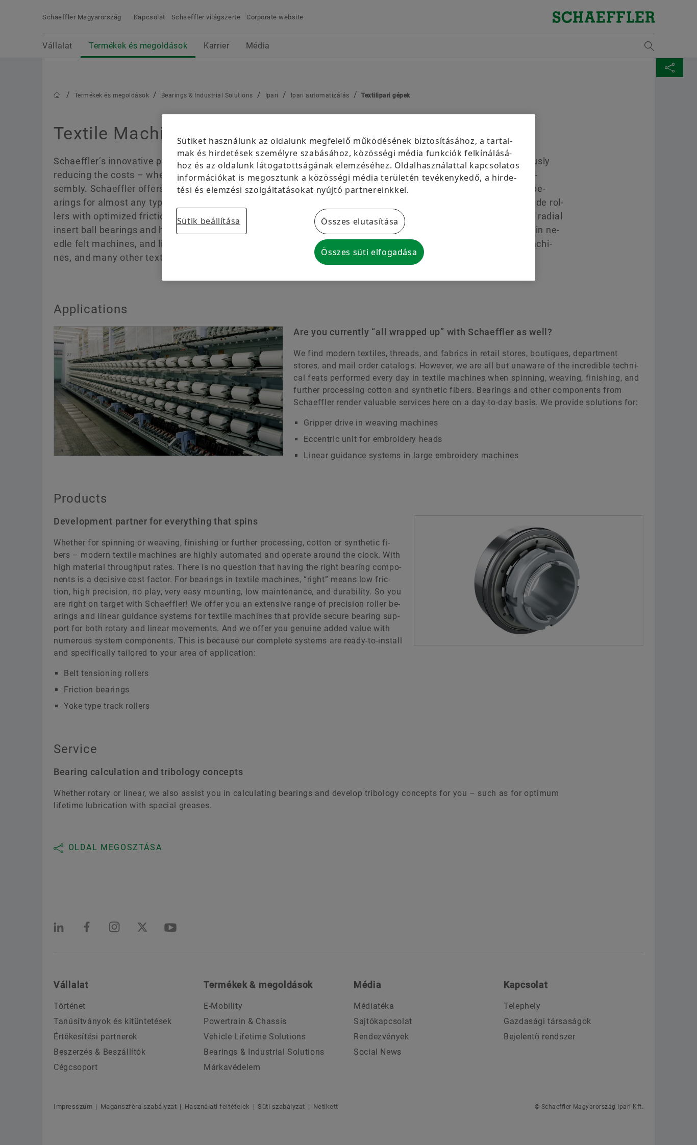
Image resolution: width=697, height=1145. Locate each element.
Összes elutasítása (360, 221)
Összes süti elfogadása (369, 252)
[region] (348, 197)
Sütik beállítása (208, 221)
